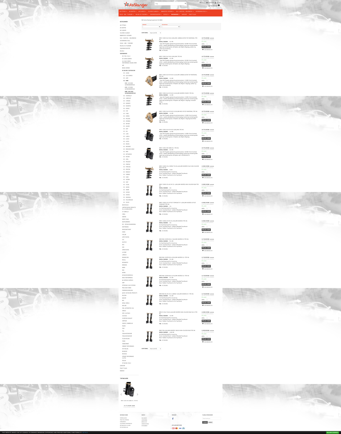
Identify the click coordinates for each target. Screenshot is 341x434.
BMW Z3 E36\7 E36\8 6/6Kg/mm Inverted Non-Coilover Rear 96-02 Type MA (178, 313)
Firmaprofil (123, 421)
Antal (203, 44)
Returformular (124, 427)
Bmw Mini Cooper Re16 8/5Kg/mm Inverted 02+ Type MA (174, 257)
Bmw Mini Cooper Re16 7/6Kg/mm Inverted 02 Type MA (174, 239)
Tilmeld (205, 422)
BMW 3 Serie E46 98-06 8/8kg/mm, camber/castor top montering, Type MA (178, 39)
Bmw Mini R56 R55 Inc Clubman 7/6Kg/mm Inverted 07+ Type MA (176, 294)
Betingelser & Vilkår (125, 425)
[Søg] (185, 3)
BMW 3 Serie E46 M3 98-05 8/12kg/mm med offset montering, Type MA (178, 111)
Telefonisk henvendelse (126, 423)
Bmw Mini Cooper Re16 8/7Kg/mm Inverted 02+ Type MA (174, 275)
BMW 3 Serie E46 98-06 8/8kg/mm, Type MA (170, 56)
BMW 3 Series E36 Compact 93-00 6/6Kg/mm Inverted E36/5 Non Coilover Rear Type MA (179, 167)
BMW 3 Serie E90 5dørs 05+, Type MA (129, 400)
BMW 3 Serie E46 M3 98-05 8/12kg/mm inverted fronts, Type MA (176, 93)
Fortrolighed (123, 418)
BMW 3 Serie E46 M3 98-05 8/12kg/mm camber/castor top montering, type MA (178, 75)
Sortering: (145, 33)
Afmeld (210, 422)
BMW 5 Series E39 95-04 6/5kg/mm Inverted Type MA (173, 221)
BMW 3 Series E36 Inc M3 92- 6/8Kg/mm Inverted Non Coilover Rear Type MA (179, 185)
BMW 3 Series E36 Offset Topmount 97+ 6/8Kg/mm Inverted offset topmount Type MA (177, 203)
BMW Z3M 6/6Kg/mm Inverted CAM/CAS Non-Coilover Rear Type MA (177, 330)
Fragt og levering (124, 419)
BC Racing (165, 50)
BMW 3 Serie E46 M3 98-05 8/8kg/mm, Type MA (171, 129)
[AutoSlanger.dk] (136, 4)
